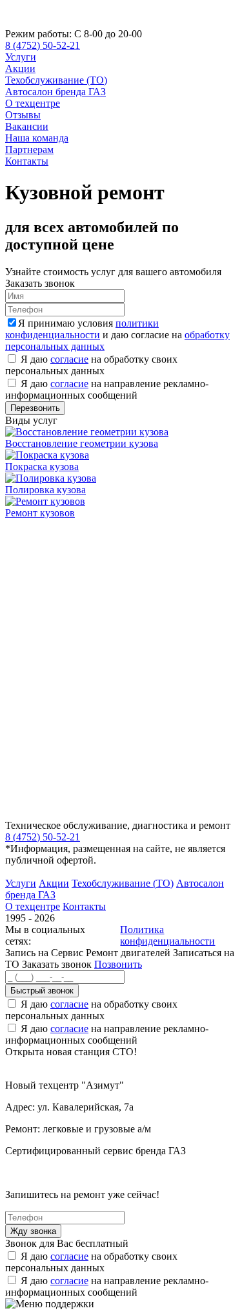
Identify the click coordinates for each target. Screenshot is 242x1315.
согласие (69, 359)
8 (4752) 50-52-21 (42, 45)
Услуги (20, 56)
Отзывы (23, 114)
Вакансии (26, 126)
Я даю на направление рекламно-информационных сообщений (106, 389)
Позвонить (118, 964)
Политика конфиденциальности (167, 935)
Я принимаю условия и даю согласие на (117, 335)
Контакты (26, 161)
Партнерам (29, 149)
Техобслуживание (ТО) (56, 80)
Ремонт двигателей (129, 952)
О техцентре (32, 103)
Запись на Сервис (45, 952)
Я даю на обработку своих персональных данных (91, 365)
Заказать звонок (57, 964)
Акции (20, 68)
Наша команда (36, 137)
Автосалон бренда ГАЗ (55, 91)
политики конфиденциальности (82, 329)
